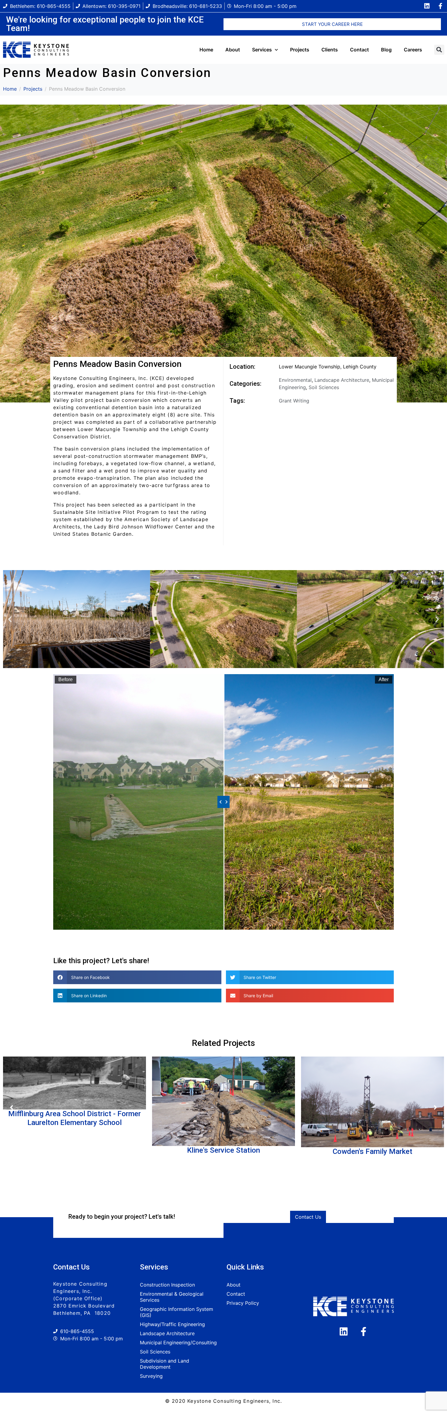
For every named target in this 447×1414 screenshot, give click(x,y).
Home (206, 50)
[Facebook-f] (441, 6)
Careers (413, 50)
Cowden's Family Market (372, 1151)
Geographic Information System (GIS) (176, 1312)
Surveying (151, 1376)
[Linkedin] (427, 6)
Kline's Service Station (223, 1150)
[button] (439, 50)
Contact (359, 50)
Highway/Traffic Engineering (172, 1324)
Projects (299, 50)
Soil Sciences (324, 387)
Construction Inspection (167, 1285)
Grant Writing (294, 401)
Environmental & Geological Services (171, 1297)
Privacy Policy (243, 1303)
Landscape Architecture (341, 380)
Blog (386, 50)
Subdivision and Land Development (164, 1364)
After (384, 679)
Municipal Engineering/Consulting (178, 1342)
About (232, 50)
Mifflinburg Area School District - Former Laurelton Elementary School (74, 1118)
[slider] (223, 802)
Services (262, 50)
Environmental (295, 380)
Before (65, 679)
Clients (329, 50)
